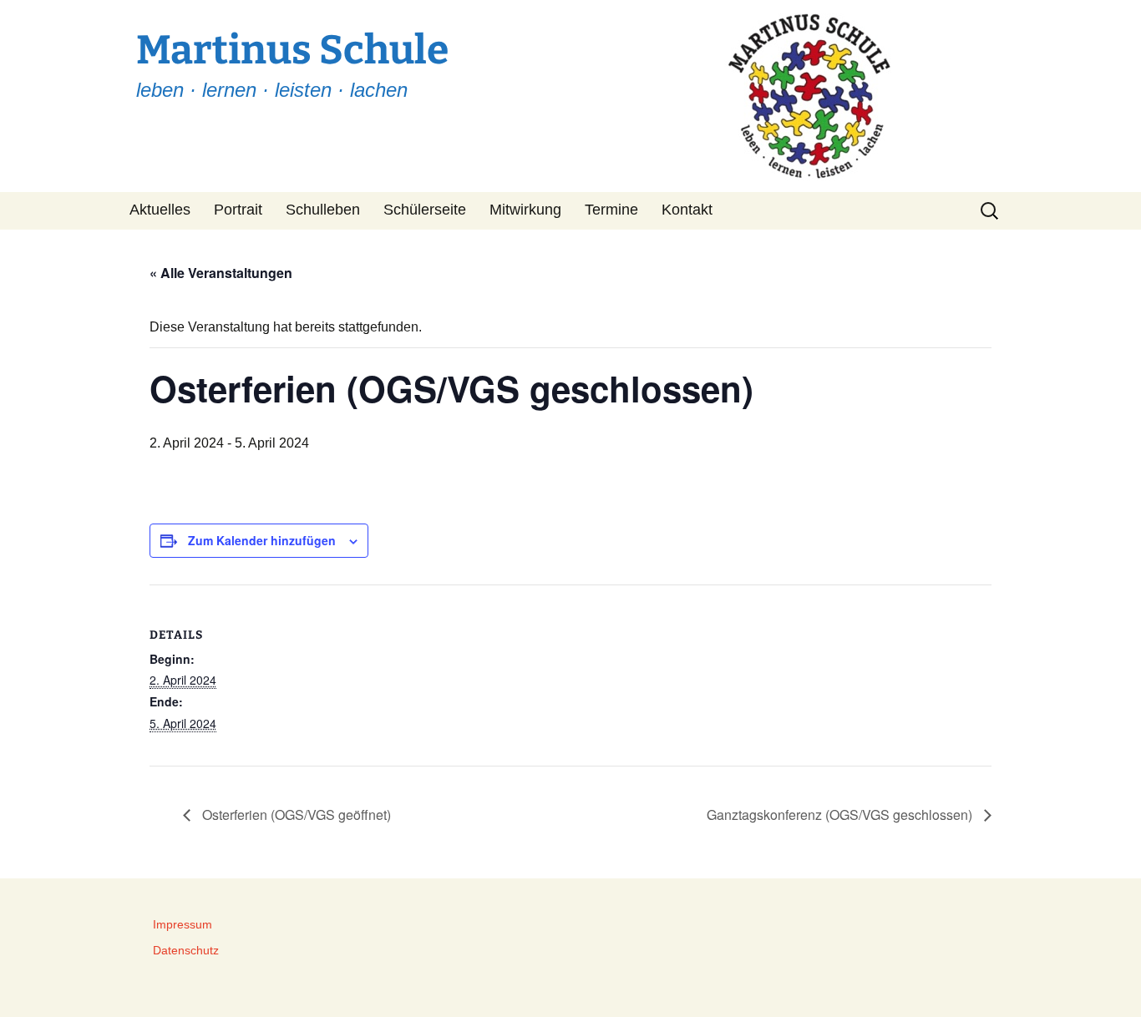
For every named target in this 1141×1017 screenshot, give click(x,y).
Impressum (182, 924)
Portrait (238, 209)
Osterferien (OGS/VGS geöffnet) (295, 814)
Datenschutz (186, 950)
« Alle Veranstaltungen (221, 272)
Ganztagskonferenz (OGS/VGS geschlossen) (841, 814)
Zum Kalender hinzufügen (262, 540)
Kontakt (687, 209)
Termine (611, 209)
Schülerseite (424, 209)
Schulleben (323, 209)
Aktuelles (159, 209)
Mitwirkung (525, 209)
